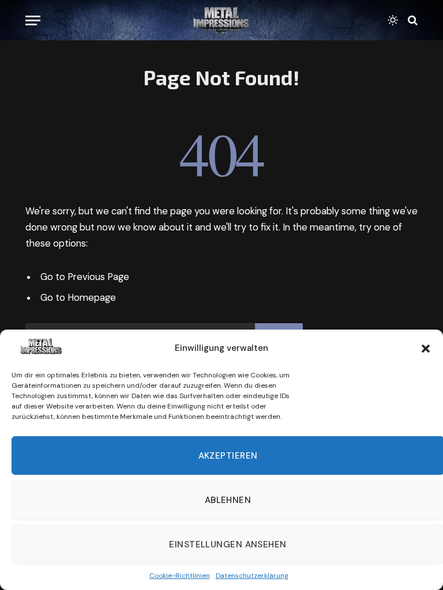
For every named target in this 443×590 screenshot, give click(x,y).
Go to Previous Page (84, 277)
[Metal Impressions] (221, 20)
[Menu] (32, 20)
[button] (425, 348)
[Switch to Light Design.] (392, 20)
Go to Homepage (78, 298)
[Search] (412, 20)
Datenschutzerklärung (252, 575)
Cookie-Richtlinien (179, 575)
